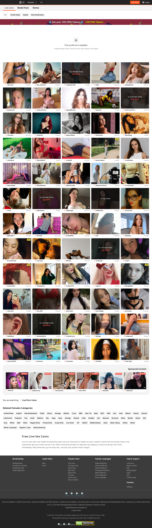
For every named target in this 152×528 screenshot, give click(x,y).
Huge (53, 418)
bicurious (115, 418)
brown (138, 418)
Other (25, 423)
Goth (121, 413)
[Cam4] (8, 2)
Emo (114, 413)
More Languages (100, 477)
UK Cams (71, 475)
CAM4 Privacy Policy (23, 502)
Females (31, 2)
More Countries (73, 480)
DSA (128, 475)
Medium (40, 418)
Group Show (59, 423)
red (144, 418)
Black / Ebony (115, 423)
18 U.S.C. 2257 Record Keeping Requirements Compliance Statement (69, 505)
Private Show (47, 423)
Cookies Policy (131, 477)
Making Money (17, 463)
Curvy (74, 413)
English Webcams (101, 463)
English (25, 15)
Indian (125, 423)
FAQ (128, 468)
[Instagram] (73, 494)
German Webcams (101, 466)
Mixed (132, 423)
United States (15, 15)
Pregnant (18, 418)
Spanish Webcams (101, 468)
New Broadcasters (37, 15)
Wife (108, 413)
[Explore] (41, 2)
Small (32, 418)
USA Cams (71, 463)
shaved (76, 418)
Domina (144, 413)
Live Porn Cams (29, 400)
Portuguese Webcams (102, 470)
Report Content (132, 466)
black (123, 418)
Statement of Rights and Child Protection (45, 502)
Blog (43, 463)
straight (91, 418)
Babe (96, 413)
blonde (130, 418)
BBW (80, 413)
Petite (42, 413)
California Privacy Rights (68, 502)
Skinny (49, 413)
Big (47, 418)
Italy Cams (71, 470)
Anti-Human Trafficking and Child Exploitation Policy (108, 502)
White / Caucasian (10, 428)
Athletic (66, 413)
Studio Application (18, 470)
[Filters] (5, 15)
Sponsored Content (137, 369)
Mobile (84, 423)
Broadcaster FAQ (18, 468)
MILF (102, 413)
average (68, 418)
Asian (105, 423)
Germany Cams (73, 466)
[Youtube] (83, 494)
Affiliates (130, 487)
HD (78, 423)
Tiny (25, 418)
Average (58, 413)
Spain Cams (72, 473)
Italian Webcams (100, 473)
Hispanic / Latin (25, 428)
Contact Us (130, 463)
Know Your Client (99, 505)
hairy (60, 418)
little (84, 418)
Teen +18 (88, 413)
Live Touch (70, 423)
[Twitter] (78, 494)
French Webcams (101, 475)
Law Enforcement (83, 502)
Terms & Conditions (8, 502)
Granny (136, 413)
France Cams (72, 477)
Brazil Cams (72, 468)
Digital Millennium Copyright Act (76, 508)
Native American (39, 428)
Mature (128, 413)
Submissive (8, 418)
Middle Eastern (95, 423)
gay (98, 418)
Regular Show (35, 423)
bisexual (106, 418)
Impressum (131, 502)
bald (18, 423)
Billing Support (131, 470)
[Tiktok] (67, 494)
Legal (128, 473)
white (12, 423)
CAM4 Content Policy (143, 502)
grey (5, 423)
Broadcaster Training (19, 466)
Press (44, 466)
